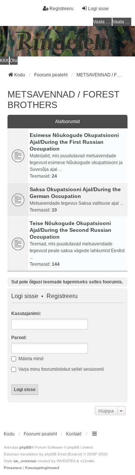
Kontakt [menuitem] (73, 434)
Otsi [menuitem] (14, 60)
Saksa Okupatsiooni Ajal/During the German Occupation (75, 192)
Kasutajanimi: (26, 313)
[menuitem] (13, 467)
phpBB (26, 447)
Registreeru (62, 296)
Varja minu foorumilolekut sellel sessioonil (60, 369)
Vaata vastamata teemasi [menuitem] (102, 21)
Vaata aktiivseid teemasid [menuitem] (121, 21)
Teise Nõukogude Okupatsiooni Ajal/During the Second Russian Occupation (70, 230)
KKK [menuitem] (4, 60)
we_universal (25, 461)
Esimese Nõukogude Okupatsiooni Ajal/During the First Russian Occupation (74, 142)
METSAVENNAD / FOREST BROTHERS (64, 99)
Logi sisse (24, 296)
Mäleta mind (30, 358)
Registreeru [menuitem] (62, 8)
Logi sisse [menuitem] (98, 8)
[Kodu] (67, 41)
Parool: (19, 337)
